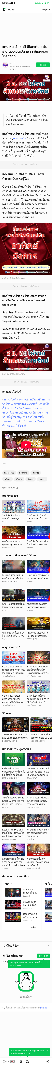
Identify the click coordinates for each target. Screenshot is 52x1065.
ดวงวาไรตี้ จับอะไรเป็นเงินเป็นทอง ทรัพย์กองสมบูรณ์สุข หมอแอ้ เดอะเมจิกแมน (25, 408)
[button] (9, 1061)
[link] (21, 1061)
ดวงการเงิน (19, 138)
